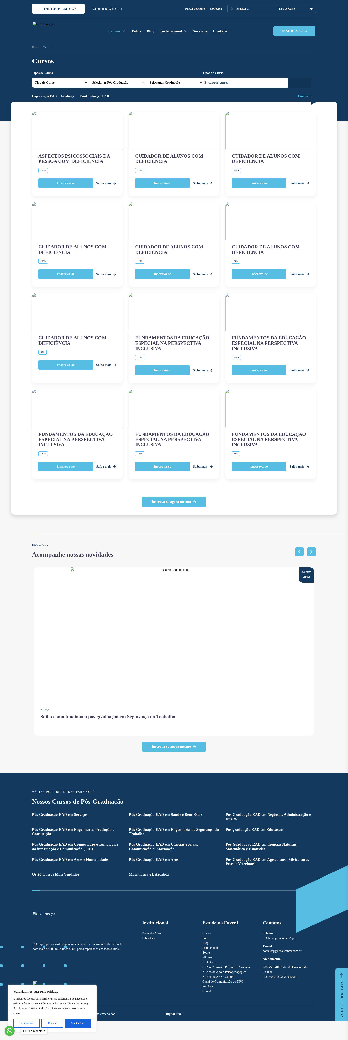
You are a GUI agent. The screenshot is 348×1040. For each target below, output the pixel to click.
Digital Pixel (174, 1014)
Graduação (68, 96)
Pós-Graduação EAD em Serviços (59, 814)
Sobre (206, 952)
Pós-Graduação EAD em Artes (154, 859)
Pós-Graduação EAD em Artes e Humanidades (70, 859)
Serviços (200, 31)
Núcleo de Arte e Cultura (218, 976)
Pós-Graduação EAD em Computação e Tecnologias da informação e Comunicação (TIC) (75, 846)
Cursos (206, 933)
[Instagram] (42, 966)
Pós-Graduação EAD (94, 96)
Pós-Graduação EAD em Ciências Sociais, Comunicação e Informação (163, 846)
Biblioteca (216, 8)
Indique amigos (60, 8)
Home (35, 47)
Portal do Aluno (195, 8)
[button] (174, 502)
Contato (220, 31)
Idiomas (207, 957)
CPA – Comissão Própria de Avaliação (226, 967)
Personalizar (27, 1023)
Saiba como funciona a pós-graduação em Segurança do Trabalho (107, 716)
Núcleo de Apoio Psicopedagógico (224, 972)
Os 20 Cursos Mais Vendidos (55, 874)
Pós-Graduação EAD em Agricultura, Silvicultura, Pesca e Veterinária (267, 861)
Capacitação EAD (44, 96)
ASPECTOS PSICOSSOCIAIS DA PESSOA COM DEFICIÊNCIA (74, 158)
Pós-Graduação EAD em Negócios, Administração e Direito (268, 816)
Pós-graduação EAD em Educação (254, 829)
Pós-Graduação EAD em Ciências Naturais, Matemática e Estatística (261, 846)
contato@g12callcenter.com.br (282, 951)
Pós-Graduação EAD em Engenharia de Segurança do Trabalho (174, 831)
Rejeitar (52, 1023)
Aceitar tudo (78, 1023)
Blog (150, 31)
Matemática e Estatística (149, 874)
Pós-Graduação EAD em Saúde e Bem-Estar (165, 814)
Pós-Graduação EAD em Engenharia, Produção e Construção (73, 831)
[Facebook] (35, 966)
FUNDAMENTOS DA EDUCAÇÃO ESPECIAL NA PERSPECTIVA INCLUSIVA (172, 343)
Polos (136, 31)
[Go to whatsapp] (10, 1031)
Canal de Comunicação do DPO (222, 981)
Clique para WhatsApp (107, 8)
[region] (52, 1008)
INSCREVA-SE (294, 31)
